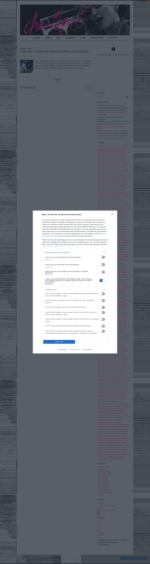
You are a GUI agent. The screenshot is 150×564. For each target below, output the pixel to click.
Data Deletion (62, 349)
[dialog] (75, 282)
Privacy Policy (87, 349)
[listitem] (75, 252)
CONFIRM (59, 342)
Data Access (75, 349)
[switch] (102, 257)
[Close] (113, 215)
